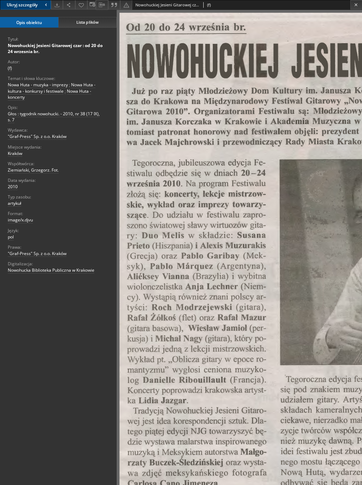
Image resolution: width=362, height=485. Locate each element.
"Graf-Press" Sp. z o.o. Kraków (37, 136)
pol (11, 237)
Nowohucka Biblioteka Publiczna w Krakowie (51, 270)
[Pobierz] (57, 5)
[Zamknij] (356, 5)
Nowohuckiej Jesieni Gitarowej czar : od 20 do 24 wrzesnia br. (55, 48)
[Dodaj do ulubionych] (81, 5)
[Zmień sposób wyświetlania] (91, 5)
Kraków (15, 153)
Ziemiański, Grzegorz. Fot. (33, 170)
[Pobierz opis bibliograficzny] (102, 5)
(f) (10, 68)
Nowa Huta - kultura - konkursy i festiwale (51, 88)
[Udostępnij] (69, 5)
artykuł (14, 203)
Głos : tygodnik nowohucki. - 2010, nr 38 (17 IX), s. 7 (54, 117)
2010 (13, 187)
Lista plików (87, 22)
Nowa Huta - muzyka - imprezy (38, 85)
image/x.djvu (20, 220)
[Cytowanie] (114, 5)
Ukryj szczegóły (22, 5)
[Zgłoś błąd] (126, 5)
